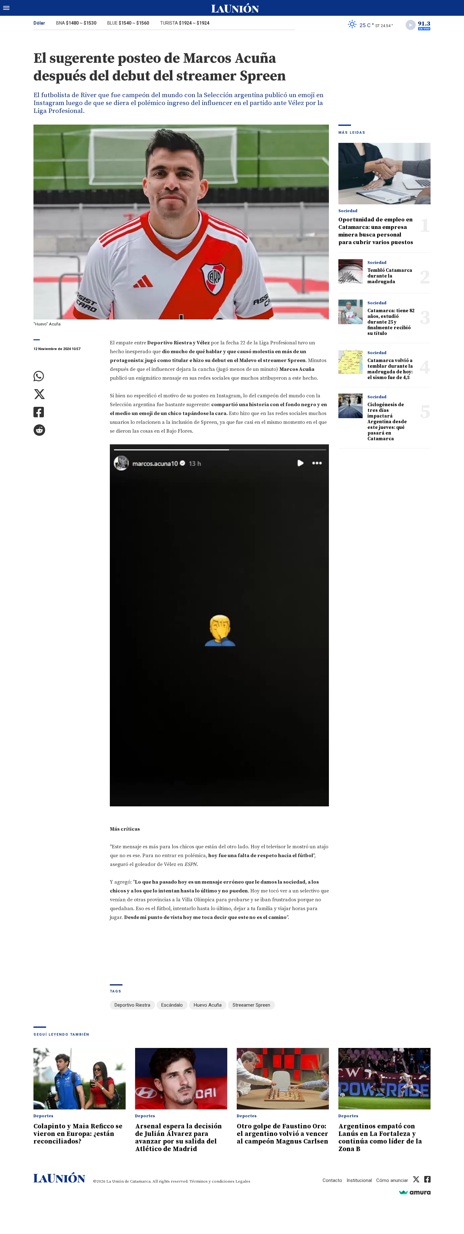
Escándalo (172, 1005)
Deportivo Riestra (132, 1005)
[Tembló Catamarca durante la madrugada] (350, 271)
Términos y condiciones (212, 1181)
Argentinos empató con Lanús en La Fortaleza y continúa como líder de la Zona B (380, 1137)
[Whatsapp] (66, 376)
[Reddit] (66, 430)
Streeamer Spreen (251, 1005)
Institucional (359, 1180)
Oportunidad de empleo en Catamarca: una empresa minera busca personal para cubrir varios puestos (375, 231)
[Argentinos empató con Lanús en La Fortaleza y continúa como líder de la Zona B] (384, 1078)
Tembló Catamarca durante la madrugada (389, 276)
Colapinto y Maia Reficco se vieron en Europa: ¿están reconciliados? (77, 1134)
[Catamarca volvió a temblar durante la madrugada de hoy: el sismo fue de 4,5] (350, 361)
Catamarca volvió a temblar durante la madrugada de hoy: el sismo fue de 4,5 (390, 369)
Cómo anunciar (392, 1180)
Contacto (332, 1180)
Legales (242, 1181)
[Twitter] (66, 394)
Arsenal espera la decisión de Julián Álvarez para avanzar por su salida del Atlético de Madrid (178, 1137)
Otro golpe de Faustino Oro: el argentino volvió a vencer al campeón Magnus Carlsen (282, 1134)
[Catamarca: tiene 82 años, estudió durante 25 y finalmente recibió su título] (350, 312)
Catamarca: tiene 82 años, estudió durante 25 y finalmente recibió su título (390, 322)
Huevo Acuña (208, 1005)
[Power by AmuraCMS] (415, 1192)
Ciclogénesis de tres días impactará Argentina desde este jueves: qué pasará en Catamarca (387, 422)
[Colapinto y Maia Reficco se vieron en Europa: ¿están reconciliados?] (79, 1078)
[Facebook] (66, 412)
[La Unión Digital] (235, 8)
